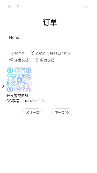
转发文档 (21, 60)
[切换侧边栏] (9, 6)
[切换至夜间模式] (18, 6)
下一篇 (59, 112)
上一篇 (34, 112)
